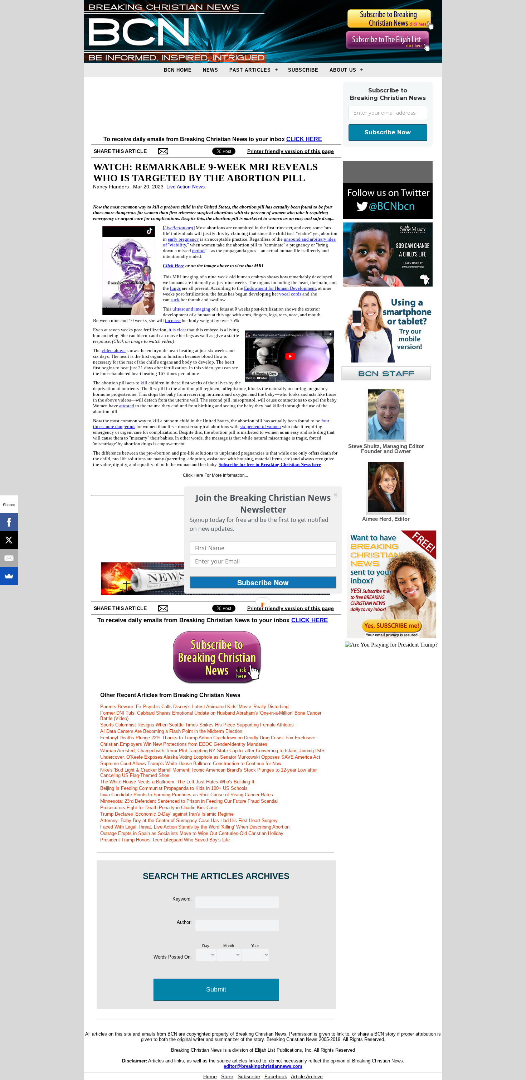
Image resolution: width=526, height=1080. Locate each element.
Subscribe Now (388, 132)
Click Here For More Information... (215, 475)
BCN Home (178, 70)
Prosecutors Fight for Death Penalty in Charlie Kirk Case (158, 807)
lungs (175, 288)
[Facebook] (9, 522)
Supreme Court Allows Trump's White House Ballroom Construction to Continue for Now (190, 763)
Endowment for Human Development (280, 288)
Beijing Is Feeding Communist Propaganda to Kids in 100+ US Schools (174, 788)
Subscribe (303, 70)
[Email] (9, 558)
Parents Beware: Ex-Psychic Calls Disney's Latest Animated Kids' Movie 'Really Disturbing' (194, 706)
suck (175, 299)
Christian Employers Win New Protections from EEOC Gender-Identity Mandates (183, 744)
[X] (9, 540)
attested (126, 405)
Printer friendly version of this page (290, 151)
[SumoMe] (9, 576)
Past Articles (250, 70)
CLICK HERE (304, 139)
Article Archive (307, 1076)
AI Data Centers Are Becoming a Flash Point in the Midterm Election (171, 731)
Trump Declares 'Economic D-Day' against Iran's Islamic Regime (167, 814)
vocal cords (290, 294)
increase (173, 320)
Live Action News (185, 186)
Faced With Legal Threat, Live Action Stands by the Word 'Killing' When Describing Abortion (194, 827)
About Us (343, 70)
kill (144, 382)
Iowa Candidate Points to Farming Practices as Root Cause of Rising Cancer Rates (186, 794)
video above (114, 350)
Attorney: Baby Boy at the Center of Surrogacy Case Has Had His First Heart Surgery (189, 820)
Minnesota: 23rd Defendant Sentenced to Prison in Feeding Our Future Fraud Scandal (189, 801)
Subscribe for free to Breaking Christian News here (270, 464)
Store (227, 1076)
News (210, 70)
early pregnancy (183, 239)
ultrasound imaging (191, 309)
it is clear (177, 329)
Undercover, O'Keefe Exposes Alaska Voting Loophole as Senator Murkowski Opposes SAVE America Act (210, 757)
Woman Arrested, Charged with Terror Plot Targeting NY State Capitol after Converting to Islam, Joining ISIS (212, 750)
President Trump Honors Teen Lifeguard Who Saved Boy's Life (165, 840)
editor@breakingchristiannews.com (263, 1066)
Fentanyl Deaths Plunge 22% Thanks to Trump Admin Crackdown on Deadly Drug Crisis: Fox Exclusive (207, 737)
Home (210, 1076)
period (198, 250)
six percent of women (260, 426)
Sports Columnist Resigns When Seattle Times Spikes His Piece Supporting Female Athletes (197, 725)
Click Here (173, 265)
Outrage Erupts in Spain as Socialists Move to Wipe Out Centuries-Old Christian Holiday (191, 833)
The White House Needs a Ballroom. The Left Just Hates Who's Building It (177, 781)
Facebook (275, 1076)
